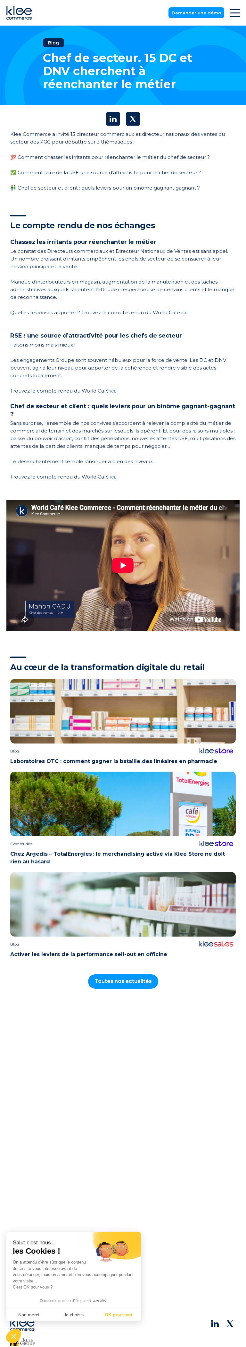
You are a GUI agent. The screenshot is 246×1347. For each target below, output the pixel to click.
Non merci (28, 1314)
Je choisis (74, 1314)
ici (183, 312)
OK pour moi (118, 1314)
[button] (13, 1336)
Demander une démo (196, 12)
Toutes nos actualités (123, 981)
